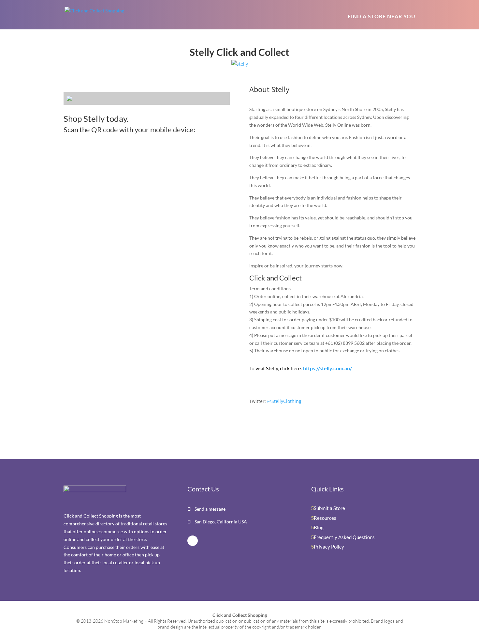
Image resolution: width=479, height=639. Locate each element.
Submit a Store (329, 508)
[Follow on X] (192, 540)
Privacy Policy (329, 547)
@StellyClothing (284, 401)
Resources (325, 518)
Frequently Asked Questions (344, 537)
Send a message (209, 509)
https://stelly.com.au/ (327, 368)
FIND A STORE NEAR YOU (381, 16)
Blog (319, 527)
